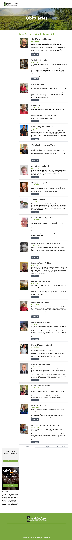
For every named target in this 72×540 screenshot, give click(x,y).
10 (57, 446)
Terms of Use (37, 538)
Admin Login (42, 538)
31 (62, 446)
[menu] (68, 3)
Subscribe (10, 460)
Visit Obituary (35, 54)
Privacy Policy (32, 538)
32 (64, 446)
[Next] (67, 447)
